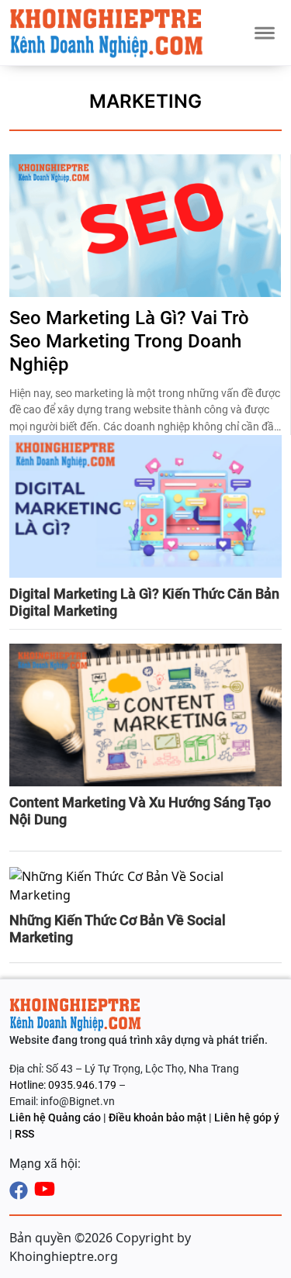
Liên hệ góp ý (246, 1117)
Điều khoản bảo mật (157, 1117)
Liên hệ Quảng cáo (55, 1117)
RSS (24, 1134)
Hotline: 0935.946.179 (64, 1085)
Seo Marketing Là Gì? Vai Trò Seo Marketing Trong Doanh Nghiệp (129, 341)
